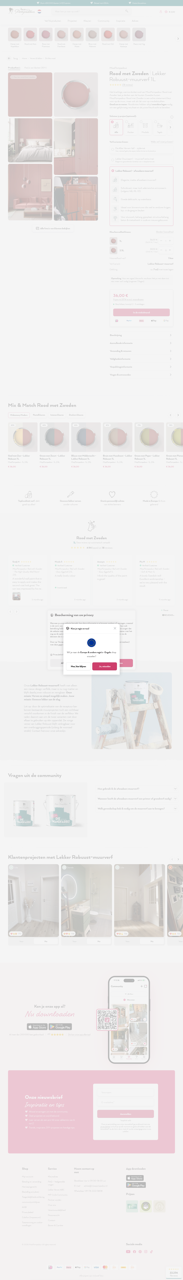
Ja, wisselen (105, 666)
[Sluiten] (115, 628)
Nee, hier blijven (78, 666)
